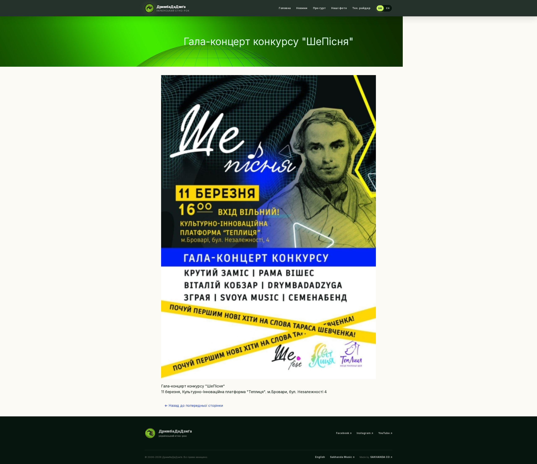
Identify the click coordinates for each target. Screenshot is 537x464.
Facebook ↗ (344, 433)
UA (380, 8)
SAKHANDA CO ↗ (381, 457)
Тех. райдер (361, 8)
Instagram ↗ (365, 433)
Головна (285, 8)
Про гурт (319, 8)
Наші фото (339, 8)
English (320, 457)
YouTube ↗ (385, 433)
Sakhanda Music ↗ (342, 457)
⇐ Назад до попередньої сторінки (193, 405)
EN (388, 8)
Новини (302, 8)
